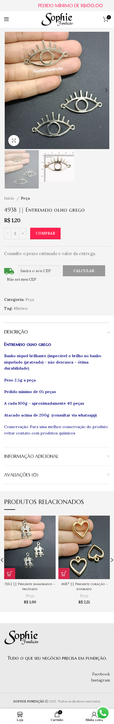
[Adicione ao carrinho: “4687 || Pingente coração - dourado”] (63, 573)
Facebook (101, 674)
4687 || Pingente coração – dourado (84, 586)
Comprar (45, 233)
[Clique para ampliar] (13, 140)
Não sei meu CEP (21, 279)
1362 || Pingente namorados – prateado (30, 586)
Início (9, 198)
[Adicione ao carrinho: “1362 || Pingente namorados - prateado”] (9, 573)
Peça (25, 198)
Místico (21, 308)
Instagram (100, 680)
